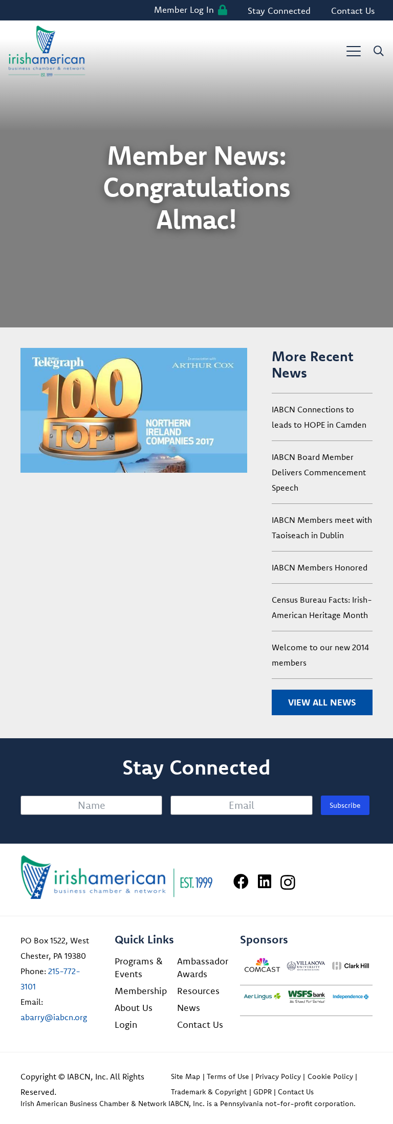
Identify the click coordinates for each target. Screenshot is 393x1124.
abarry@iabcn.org (53, 1017)
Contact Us (200, 1024)
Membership (141, 991)
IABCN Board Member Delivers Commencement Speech (319, 472)
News (188, 1007)
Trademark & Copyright (209, 1091)
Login (126, 1024)
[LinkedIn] (264, 881)
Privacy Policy (278, 1076)
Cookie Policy (330, 1076)
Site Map (185, 1076)
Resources (198, 991)
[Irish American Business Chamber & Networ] (116, 877)
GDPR (262, 1091)
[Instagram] (287, 882)
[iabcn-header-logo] (46, 51)
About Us (133, 1007)
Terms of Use (228, 1076)
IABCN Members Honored (319, 567)
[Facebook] (241, 881)
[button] (353, 51)
